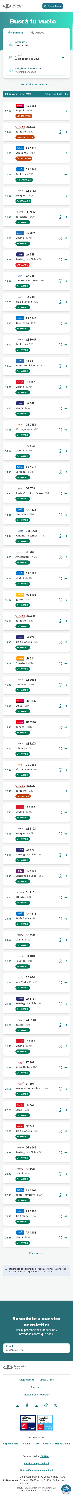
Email (9, 1346)
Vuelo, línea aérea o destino (28, 68)
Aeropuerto (21, 42)
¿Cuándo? (19, 55)
